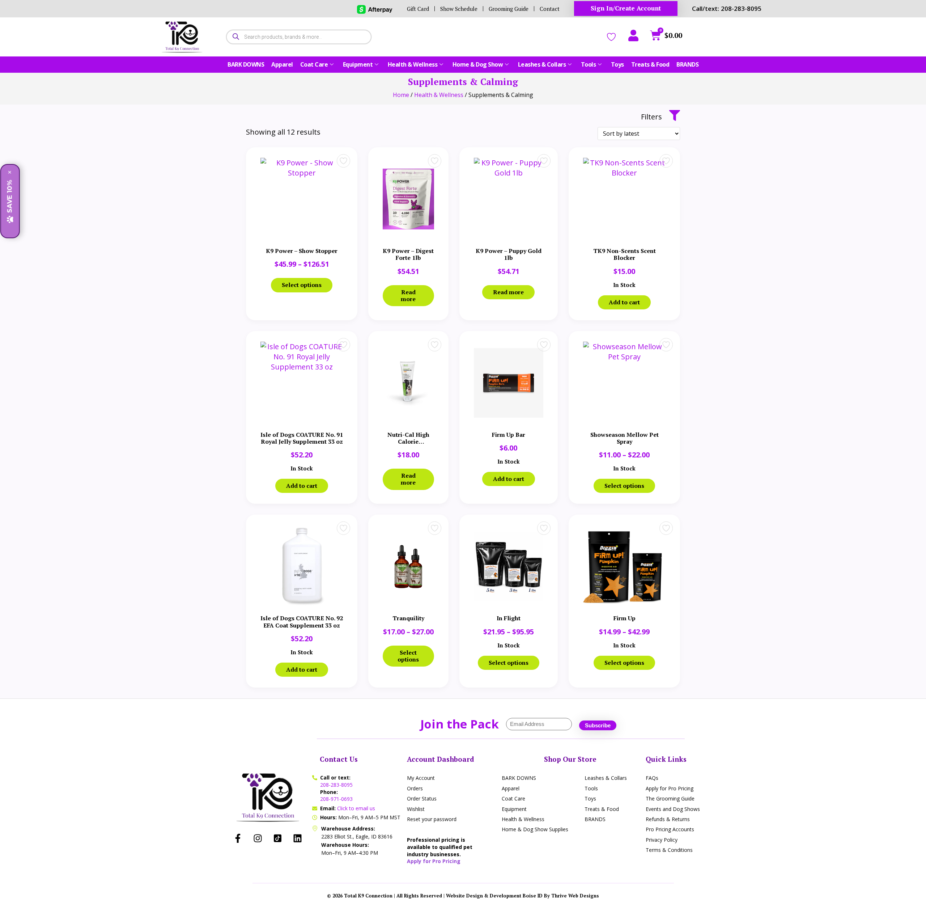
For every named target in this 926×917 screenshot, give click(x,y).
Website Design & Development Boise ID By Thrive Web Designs (522, 895)
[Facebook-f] (238, 838)
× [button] (10, 172)
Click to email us (356, 808)
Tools (588, 64)
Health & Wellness (413, 64)
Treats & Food (650, 64)
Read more (408, 295)
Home (401, 95)
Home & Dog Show (478, 64)
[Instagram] (258, 838)
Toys (617, 64)
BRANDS (687, 64)
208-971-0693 (336, 798)
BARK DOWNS (246, 64)
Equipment (358, 64)
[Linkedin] (298, 838)
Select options (302, 285)
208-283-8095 (336, 784)
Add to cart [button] (624, 302)
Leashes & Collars (542, 64)
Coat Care (314, 64)
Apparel (282, 64)
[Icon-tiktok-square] (278, 838)
